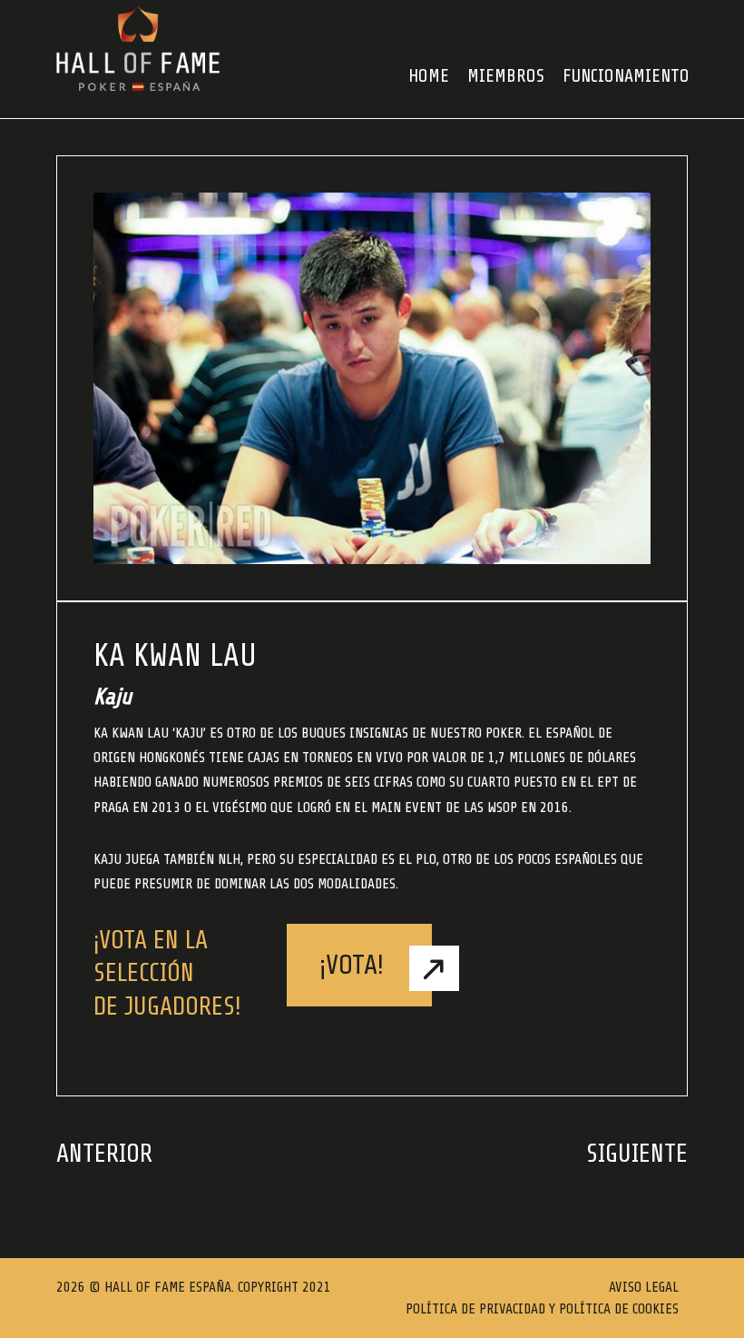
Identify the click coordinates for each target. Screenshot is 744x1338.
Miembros (505, 75)
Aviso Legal (644, 1287)
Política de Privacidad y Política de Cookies (542, 1309)
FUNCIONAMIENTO (626, 75)
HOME (428, 75)
